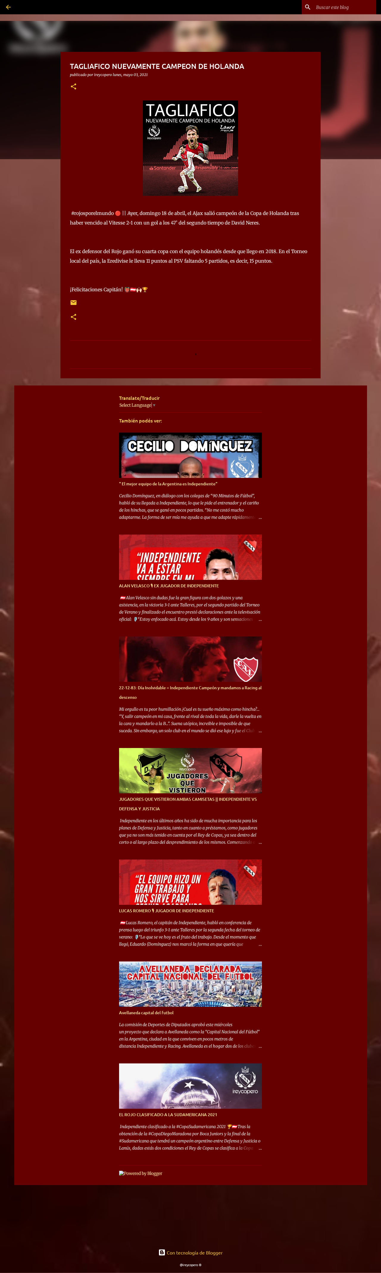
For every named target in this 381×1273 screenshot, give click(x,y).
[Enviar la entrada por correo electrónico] (73, 304)
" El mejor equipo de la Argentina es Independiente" (168, 484)
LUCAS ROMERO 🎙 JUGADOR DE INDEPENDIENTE (166, 910)
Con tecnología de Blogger (194, 1252)
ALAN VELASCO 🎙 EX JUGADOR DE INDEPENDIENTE (169, 586)
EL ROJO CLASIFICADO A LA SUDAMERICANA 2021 (168, 1114)
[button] (73, 87)
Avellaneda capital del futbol (146, 1012)
